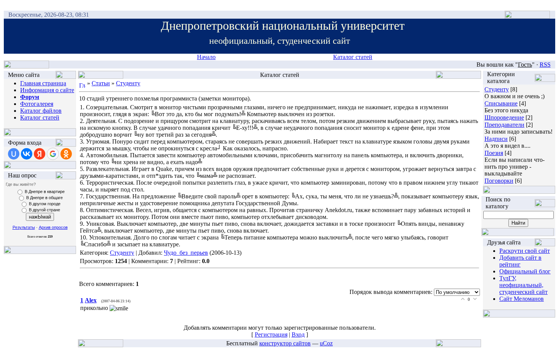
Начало (206, 57)
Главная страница (43, 83)
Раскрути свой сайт (524, 250)
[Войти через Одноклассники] (66, 154)
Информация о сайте (47, 90)
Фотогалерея (36, 104)
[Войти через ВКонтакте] (26, 154)
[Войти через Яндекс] (39, 154)
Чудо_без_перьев (186, 252)
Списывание (501, 103)
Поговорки (498, 180)
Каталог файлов (41, 110)
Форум (29, 97)
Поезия (493, 153)
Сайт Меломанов (521, 298)
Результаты (24, 227)
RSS (545, 64)
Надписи (496, 139)
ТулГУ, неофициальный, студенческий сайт (523, 285)
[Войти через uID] (13, 154)
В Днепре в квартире (45, 191)
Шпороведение (504, 117)
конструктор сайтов (285, 343)
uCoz (326, 343)
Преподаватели (504, 124)
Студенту (128, 83)
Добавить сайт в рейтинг (520, 261)
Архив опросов (53, 227)
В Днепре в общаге (44, 197)
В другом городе (44, 203)
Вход (298, 334)
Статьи (101, 83)
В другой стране (44, 210)
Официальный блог (525, 271)
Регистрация (271, 334)
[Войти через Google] (53, 154)
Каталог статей (352, 57)
